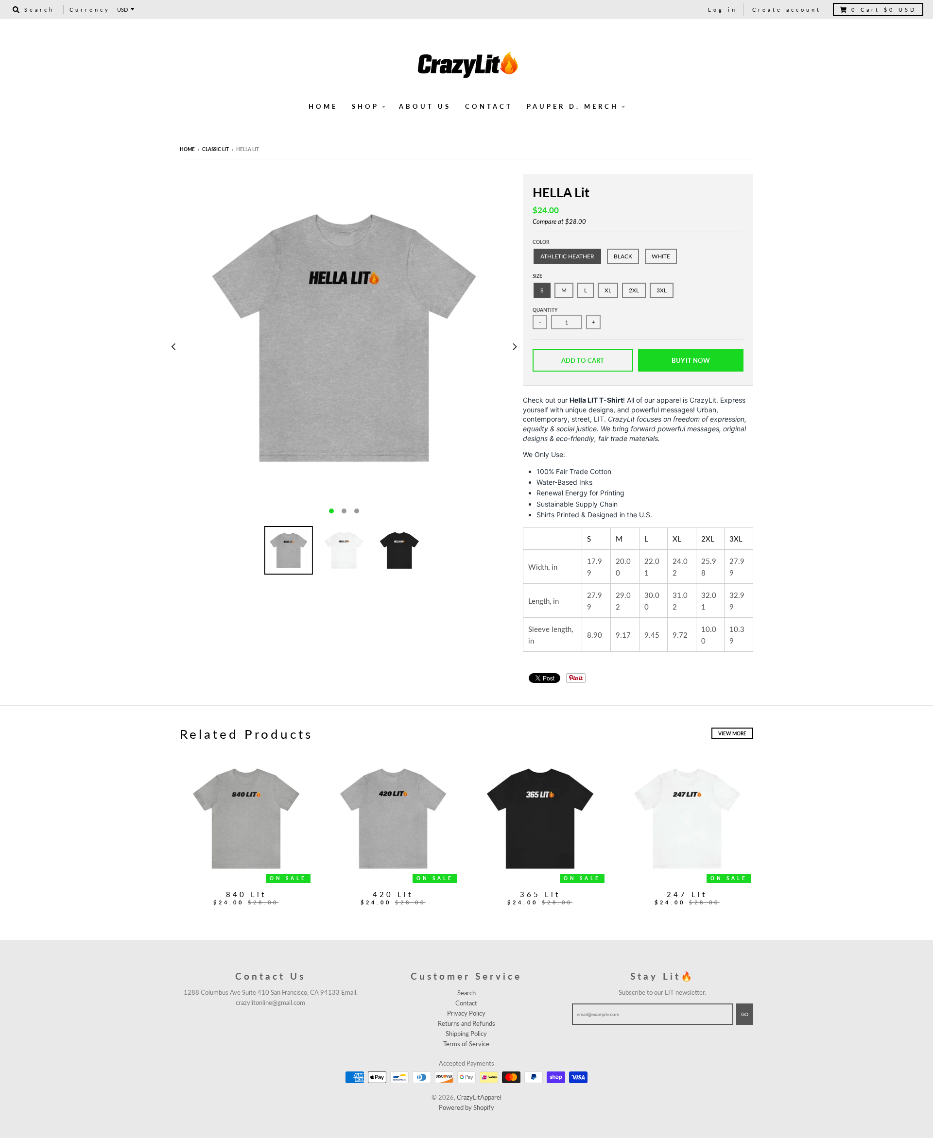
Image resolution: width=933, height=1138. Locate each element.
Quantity (545, 310)
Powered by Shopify (466, 1107)
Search (466, 993)
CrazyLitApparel (479, 1097)
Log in (722, 9)
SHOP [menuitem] (365, 106)
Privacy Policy (466, 1013)
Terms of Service (466, 1044)
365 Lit (540, 894)
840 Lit (246, 894)
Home (187, 149)
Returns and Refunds (466, 1023)
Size (537, 276)
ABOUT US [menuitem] (425, 106)
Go (744, 1014)
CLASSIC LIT (215, 149)
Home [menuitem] (323, 106)
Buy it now (691, 360)
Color (541, 242)
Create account (786, 9)
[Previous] (174, 346)
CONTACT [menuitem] (489, 106)
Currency (89, 9)
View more (732, 733)
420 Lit (393, 894)
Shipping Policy (466, 1033)
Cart (883, 9)
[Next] (514, 346)
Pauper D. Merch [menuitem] (573, 106)
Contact (466, 1003)
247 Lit (687, 894)
